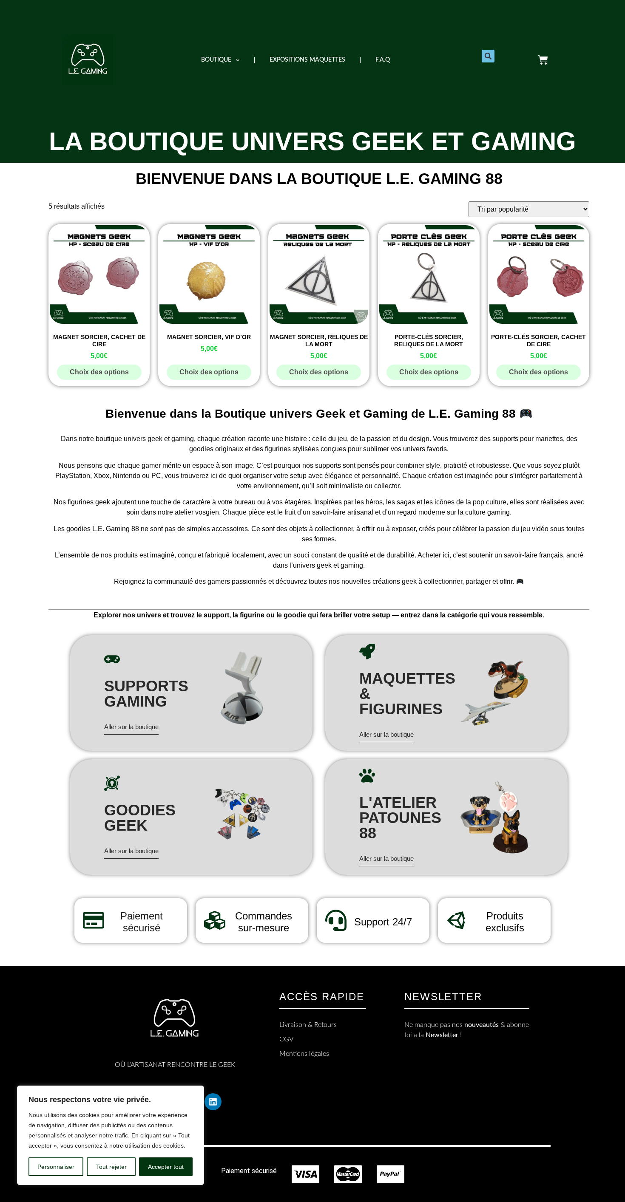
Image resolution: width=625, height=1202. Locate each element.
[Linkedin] (213, 1101)
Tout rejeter (111, 1166)
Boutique (216, 60)
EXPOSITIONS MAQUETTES (307, 60)
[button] (488, 56)
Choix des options (99, 372)
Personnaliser (55, 1166)
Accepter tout (166, 1166)
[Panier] (543, 60)
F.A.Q (382, 60)
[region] (110, 1135)
